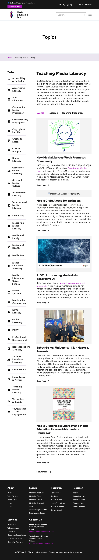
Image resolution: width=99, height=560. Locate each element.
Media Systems (16, 292)
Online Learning (17, 321)
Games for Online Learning (18, 170)
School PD (11, 531)
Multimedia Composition (19, 301)
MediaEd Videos (57, 507)
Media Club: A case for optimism (58, 200)
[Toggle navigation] (90, 14)
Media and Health (18, 246)
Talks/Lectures (13, 528)
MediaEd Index (79, 507)
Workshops (11, 524)
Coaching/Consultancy (16, 535)
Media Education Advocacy (17, 265)
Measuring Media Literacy (18, 225)
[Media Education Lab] (18, 14)
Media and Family (18, 237)
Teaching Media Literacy (17, 389)
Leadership (18, 215)
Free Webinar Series (37, 513)
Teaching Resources (72, 112)
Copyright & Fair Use (18, 131)
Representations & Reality (21, 348)
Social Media (19, 369)
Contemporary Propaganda (20, 121)
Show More (41, 471)
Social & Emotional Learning (17, 359)
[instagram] (71, 4)
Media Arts (18, 255)
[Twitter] (63, 4)
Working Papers (79, 503)
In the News (12, 500)
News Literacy (16, 311)
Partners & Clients (14, 538)
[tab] (42, 113)
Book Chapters (79, 500)
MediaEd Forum (35, 500)
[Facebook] (60, 4)
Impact (10, 503)
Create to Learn (17, 140)
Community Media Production (18, 110)
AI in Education (17, 99)
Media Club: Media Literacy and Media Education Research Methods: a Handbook (62, 429)
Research (53, 112)
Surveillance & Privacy (18, 378)
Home (9, 57)
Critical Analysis (16, 150)
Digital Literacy (16, 159)
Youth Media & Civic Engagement (19, 411)
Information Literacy (19, 194)
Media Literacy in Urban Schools (18, 279)
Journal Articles (79, 496)
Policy (15, 329)
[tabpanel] (64, 295)
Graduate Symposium (38, 509)
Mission (10, 493)
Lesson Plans (56, 493)
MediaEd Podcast (58, 503)
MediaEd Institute (36, 493)
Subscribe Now (14, 6)
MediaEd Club (35, 496)
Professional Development (19, 338)
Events (40, 112)
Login (80, 4)
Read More (41, 185)
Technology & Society (18, 400)
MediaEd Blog (56, 500)
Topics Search (56, 510)
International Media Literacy (19, 205)
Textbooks (55, 496)
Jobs (9, 507)
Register (88, 4)
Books (75, 493)
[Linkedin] (67, 4)
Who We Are (12, 496)
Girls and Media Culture (17, 183)
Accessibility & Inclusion (18, 80)
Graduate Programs (15, 542)
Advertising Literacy (18, 89)
